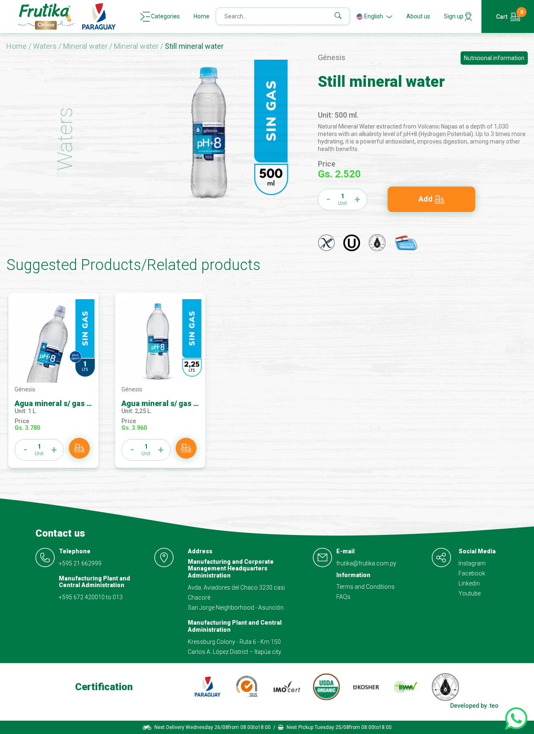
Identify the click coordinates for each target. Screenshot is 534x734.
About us (418, 16)
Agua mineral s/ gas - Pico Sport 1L (77, 403)
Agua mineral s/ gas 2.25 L (167, 403)
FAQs (343, 596)
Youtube (469, 593)
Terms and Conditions (365, 586)
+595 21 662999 (80, 563)
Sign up (454, 16)
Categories (165, 16)
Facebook (471, 573)
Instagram (472, 563)
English (373, 16)
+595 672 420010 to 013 (91, 597)
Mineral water (86, 46)
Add (426, 198)
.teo (493, 705)
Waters (45, 46)
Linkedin (469, 583)
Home (201, 16)
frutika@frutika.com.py (366, 563)
